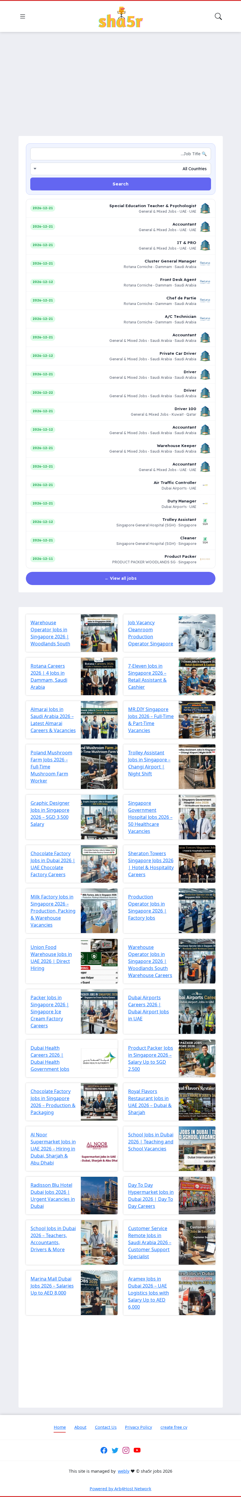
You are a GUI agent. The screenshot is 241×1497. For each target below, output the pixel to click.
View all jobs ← (121, 578)
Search (120, 184)
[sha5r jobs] (120, 16)
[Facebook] (104, 1450)
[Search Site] (218, 16)
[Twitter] (115, 1450)
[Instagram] (126, 1450)
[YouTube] (137, 1450)
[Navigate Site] (23, 16)
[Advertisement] (120, 80)
